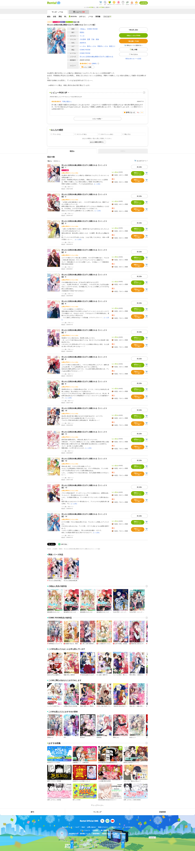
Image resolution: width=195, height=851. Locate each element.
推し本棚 (134, 49)
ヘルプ (77, 827)
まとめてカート (142, 161)
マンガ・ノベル (57, 12)
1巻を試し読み (133, 30)
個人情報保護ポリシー (108, 830)
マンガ (82, 36)
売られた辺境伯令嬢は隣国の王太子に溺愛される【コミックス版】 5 (84, 275)
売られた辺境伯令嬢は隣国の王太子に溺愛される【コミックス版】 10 (84, 409)
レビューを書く (87, 67)
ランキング (97, 812)
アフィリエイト (85, 830)
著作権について (85, 833)
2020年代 (83, 43)
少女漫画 (83, 39)
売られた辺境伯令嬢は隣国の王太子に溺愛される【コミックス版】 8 (84, 358)
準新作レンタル (102, 46)
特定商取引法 (73, 833)
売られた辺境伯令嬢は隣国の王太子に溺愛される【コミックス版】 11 (84, 433)
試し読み (139, 167)
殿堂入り (112, 46)
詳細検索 (162, 812)
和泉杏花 (99, 737)
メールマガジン (128, 827)
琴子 (65, 737)
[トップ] (51, 3)
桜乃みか (82, 737)
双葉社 (82, 32)
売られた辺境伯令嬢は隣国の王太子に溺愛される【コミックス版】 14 (84, 515)
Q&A (83, 827)
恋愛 (88, 39)
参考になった (130, 112)
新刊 (32, 812)
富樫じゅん (116, 737)
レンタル (83, 46)
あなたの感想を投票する (96, 142)
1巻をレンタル (133, 35)
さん (67, 101)
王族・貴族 (95, 39)
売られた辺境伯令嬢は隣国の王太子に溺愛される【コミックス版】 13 (84, 486)
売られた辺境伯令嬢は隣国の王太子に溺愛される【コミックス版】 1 (84, 166)
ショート (79, 12)
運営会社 (123, 833)
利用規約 (95, 830)
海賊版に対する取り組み (110, 833)
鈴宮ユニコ (132, 737)
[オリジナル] (73, 16)
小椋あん (83, 29)
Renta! (49, 549)
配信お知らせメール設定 (133, 58)
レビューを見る (97, 119)
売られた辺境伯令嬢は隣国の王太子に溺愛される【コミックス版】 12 (84, 459)
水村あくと (50, 737)
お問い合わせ (91, 827)
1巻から (49, 161)
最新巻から (57, 161)
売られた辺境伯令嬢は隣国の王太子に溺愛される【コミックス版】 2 (84, 195)
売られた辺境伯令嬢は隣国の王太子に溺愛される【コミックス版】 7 (84, 331)
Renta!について (67, 827)
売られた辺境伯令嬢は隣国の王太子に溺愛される (96, 56)
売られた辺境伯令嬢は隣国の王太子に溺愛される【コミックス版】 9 (84, 382)
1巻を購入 (133, 41)
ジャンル (106, 16)
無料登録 (144, 3)
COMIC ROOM (92, 29)
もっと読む (97, 184)
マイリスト (134, 54)
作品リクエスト (103, 827)
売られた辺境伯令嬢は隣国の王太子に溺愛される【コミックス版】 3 (84, 222)
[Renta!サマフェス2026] (58, 3)
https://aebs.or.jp (75, 847)
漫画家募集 (96, 833)
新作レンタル (91, 46)
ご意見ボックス (115, 827)
